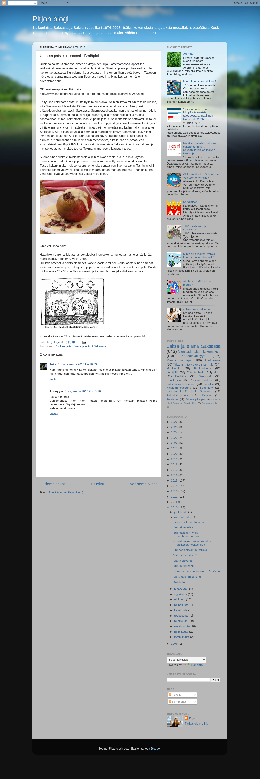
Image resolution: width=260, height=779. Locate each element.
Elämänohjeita (196, 372)
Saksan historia (202, 380)
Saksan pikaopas (195, 399)
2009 (174, 643)
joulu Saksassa (201, 391)
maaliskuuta (182, 626)
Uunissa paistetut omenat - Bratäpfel (196, 571)
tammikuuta (182, 636)
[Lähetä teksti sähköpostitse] (84, 342)
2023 (174, 437)
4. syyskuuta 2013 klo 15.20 (83, 391)
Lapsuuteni (174, 391)
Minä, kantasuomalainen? (199, 81)
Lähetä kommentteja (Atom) (65, 492)
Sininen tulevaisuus (211, 403)
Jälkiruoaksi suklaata (196, 309)
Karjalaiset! (190, 201)
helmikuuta (181, 631)
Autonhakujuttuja (177, 395)
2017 (174, 469)
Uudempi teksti (53, 484)
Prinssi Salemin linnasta (188, 522)
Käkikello (179, 582)
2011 (174, 501)
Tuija (53, 364)
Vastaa (54, 379)
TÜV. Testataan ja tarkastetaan (194, 228)
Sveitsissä (205, 376)
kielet (217, 372)
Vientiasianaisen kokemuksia (199, 351)
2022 (174, 443)
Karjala (206, 395)
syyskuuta (181, 594)
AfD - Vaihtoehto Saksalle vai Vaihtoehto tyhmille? (201, 176)
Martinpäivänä (182, 560)
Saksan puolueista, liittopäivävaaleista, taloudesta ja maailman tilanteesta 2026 (198, 114)
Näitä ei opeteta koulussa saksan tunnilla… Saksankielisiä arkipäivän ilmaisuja (199, 148)
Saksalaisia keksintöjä (181, 384)
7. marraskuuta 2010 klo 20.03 (77, 364)
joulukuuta (181, 512)
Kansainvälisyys (193, 356)
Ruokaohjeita (63, 346)
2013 (174, 491)
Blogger (156, 748)
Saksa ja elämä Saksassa (89, 346)
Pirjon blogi (50, 19)
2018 (174, 464)
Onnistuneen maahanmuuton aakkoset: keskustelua (192, 543)
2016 (174, 475)
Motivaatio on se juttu (187, 576)
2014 (174, 485)
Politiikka (180, 376)
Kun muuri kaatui (184, 566)
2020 (174, 453)
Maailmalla (173, 368)
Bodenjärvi (206, 387)
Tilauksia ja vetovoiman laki (193, 364)
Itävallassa (172, 399)
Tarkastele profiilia (196, 723)
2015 (174, 480)
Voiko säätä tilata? (185, 555)
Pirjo (192, 718)
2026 (174, 421)
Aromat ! (188, 53)
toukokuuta (181, 615)
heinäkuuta (181, 604)
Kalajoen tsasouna (179, 387)
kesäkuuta (181, 610)
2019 (174, 459)
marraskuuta (182, 517)
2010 (174, 507)
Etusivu (97, 484)
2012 (174, 496)
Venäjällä (172, 372)
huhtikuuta (181, 620)
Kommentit (178, 701)
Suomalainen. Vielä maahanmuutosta (186, 534)
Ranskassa (174, 380)
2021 (174, 448)
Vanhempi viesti (143, 484)
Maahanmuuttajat (179, 360)
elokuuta (180, 599)
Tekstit (176, 694)
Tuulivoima (212, 360)
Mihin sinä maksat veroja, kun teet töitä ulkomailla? (199, 255)
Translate (197, 664)
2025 (174, 427)
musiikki (209, 384)
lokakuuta (180, 588)
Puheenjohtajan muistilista (190, 549)
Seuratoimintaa (183, 527)
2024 (174, 432)
